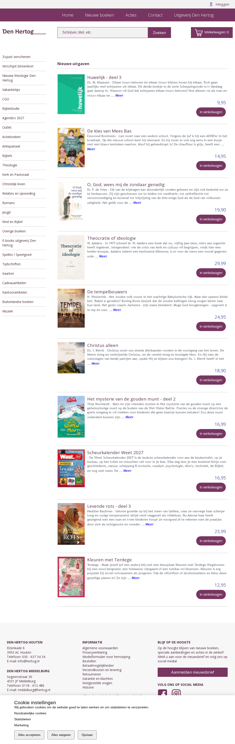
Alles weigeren (61, 735)
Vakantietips (11, 89)
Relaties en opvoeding (18, 193)
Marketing (21, 725)
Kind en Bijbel (12, 221)
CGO (5, 99)
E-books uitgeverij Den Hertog (19, 242)
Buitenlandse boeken (18, 302)
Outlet (6, 127)
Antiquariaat (11, 146)
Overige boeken (14, 231)
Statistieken (22, 719)
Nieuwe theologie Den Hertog (19, 77)
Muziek (7, 311)
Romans (8, 203)
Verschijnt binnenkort (18, 66)
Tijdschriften (11, 264)
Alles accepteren (29, 735)
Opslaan (87, 735)
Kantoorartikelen (14, 292)
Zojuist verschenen (16, 57)
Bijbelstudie (11, 108)
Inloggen (222, 4)
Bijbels (7, 155)
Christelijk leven (13, 184)
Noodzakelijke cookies (30, 713)
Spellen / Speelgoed (16, 254)
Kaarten (8, 273)
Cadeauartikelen (14, 283)
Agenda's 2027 (13, 118)
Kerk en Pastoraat (15, 174)
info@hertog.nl (28, 661)
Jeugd (6, 212)
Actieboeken (11, 137)
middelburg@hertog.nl (34, 690)
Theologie (9, 165)
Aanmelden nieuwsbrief (192, 672)
